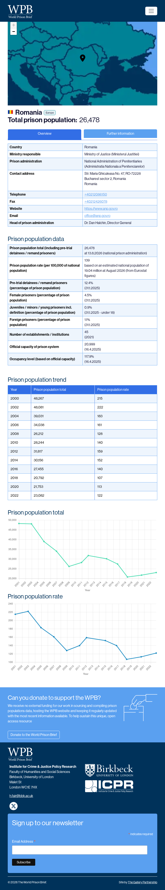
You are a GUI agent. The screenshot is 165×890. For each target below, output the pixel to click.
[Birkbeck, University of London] (109, 772)
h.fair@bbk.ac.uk (21, 796)
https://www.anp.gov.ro (101, 209)
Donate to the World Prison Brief (34, 735)
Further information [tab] (120, 133)
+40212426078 (95, 201)
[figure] (82, 555)
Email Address (24, 842)
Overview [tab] (45, 133)
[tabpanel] (82, 415)
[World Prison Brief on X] (13, 806)
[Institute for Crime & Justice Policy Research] (109, 788)
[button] (82, 58)
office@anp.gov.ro (97, 216)
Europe (50, 112)
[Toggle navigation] (151, 11)
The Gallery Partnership (142, 882)
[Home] (22, 11)
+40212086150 (95, 194)
